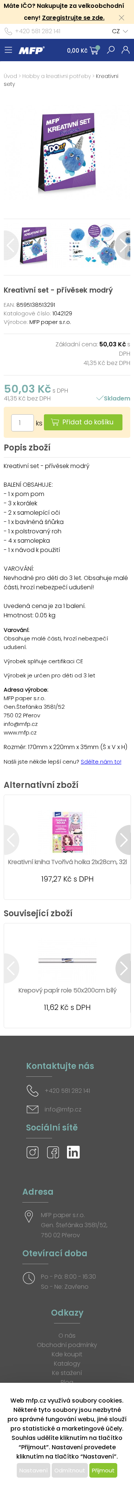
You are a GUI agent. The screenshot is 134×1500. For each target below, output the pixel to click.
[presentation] (11, 245)
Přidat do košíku (88, 422)
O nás (67, 1335)
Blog (67, 1382)
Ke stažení (67, 1373)
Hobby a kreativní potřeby (56, 76)
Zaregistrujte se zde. (73, 17)
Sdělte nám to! (101, 761)
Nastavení (33, 1470)
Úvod (10, 76)
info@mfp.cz (63, 1109)
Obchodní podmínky (67, 1345)
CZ (116, 31)
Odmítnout (69, 1470)
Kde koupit (67, 1354)
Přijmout (103, 1470)
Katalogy (67, 1363)
